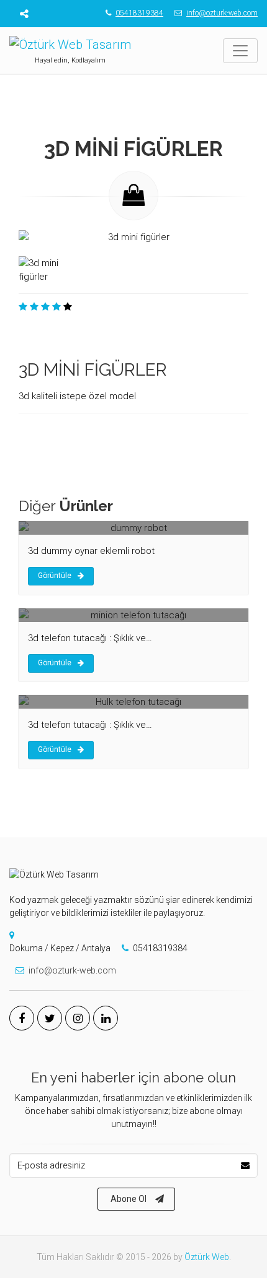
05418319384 (139, 13)
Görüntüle (54, 575)
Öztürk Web (206, 1257)
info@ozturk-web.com (222, 13)
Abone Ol (129, 1199)
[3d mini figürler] (133, 239)
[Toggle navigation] (240, 50)
